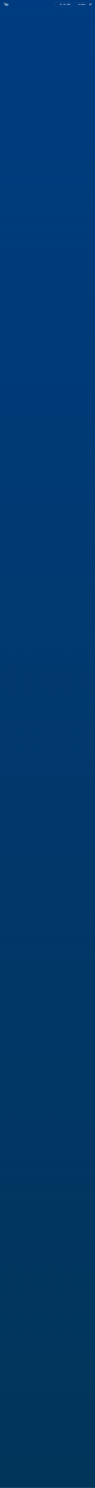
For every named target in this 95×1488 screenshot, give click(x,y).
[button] (90, 4)
